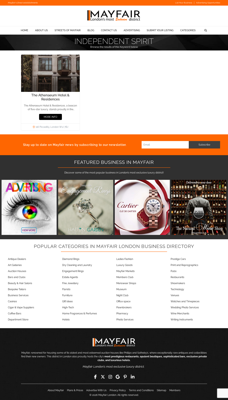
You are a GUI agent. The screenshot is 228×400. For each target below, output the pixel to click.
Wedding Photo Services (185, 307)
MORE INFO (50, 116)
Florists (66, 289)
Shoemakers (178, 283)
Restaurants (177, 277)
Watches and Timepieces (185, 301)
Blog (90, 30)
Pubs (174, 271)
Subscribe (204, 144)
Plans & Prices (75, 390)
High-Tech (68, 307)
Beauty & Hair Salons (20, 283)
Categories (188, 30)
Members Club (124, 277)
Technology (177, 289)
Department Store (18, 319)
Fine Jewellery (70, 283)
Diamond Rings (70, 259)
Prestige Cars (178, 259)
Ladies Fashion (124, 259)
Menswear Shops (126, 283)
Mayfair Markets (125, 271)
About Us (41, 30)
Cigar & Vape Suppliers (21, 307)
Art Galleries (15, 265)
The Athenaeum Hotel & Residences (50, 97)
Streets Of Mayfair (68, 30)
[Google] (117, 377)
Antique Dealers (17, 259)
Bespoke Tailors (17, 289)
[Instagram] (110, 377)
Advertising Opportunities (208, 3)
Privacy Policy (118, 390)
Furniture (67, 295)
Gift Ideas (67, 301)
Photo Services (125, 319)
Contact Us (109, 30)
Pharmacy (122, 313)
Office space (123, 301)
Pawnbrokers (124, 307)
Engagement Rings (73, 271)
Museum (121, 289)
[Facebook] (95, 377)
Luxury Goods (124, 265)
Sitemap (161, 390)
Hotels (66, 319)
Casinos (12, 301)
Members (174, 390)
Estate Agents (70, 277)
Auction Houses (17, 271)
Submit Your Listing (160, 30)
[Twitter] (102, 377)
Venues (175, 295)
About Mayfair (56, 390)
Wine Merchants (180, 313)
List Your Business (183, 3)
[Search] (205, 30)
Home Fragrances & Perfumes (79, 313)
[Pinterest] (125, 377)
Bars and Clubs (16, 277)
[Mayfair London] (114, 15)
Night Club (122, 295)
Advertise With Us (96, 390)
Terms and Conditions (141, 390)
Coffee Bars (14, 313)
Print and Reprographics (184, 265)
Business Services (18, 295)
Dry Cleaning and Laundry (77, 265)
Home (24, 30)
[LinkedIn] (132, 377)
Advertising (132, 30)
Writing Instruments (182, 319)
